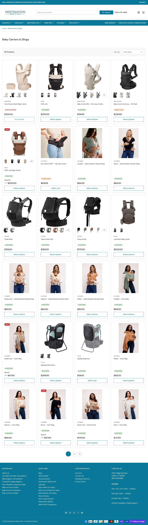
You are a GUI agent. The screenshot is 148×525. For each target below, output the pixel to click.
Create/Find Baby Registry (12, 482)
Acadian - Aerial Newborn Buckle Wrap (91, 164)
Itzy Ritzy (44, 161)
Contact (142, 2)
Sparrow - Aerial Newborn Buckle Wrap (54, 299)
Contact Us (79, 476)
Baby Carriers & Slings (15, 28)
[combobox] (75, 12)
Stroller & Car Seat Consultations (132, 23)
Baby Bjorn (81, 101)
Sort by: (117, 52)
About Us (5, 473)
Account (78, 473)
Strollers (18, 23)
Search (107, 12)
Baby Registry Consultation (12, 479)
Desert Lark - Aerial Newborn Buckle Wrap (19, 299)
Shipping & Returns (82, 479)
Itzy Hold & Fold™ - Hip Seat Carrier (53, 164)
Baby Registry (110, 23)
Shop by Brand (44, 479)
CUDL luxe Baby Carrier (12, 170)
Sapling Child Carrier (48, 365)
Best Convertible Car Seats (49, 490)
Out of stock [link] (19, 119)
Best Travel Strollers (46, 499)
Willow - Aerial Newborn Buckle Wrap (90, 299)
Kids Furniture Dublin (10, 493)
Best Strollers (44, 496)
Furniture (48, 23)
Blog (40, 473)
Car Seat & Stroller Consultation (14, 476)
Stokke (6, 236)
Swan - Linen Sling (120, 425)
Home (4, 28)
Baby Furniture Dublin (10, 487)
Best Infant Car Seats (47, 487)
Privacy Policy (80, 482)
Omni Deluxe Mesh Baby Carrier (15, 104)
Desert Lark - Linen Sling (12, 359)
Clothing (60, 23)
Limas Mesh (8, 239)
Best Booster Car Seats (48, 493)
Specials (42, 484)
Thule (43, 362)
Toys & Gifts (73, 23)
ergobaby (7, 101)
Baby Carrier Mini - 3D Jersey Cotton (90, 104)
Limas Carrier (81, 239)
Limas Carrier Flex (47, 239)
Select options (55, 119)
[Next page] (79, 454)
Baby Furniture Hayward (11, 490)
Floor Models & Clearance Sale (13, 484)
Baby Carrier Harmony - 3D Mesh (125, 104)
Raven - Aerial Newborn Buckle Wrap (127, 164)
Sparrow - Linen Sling (11, 425)
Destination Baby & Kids (15, 521)
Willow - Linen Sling (120, 359)
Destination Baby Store (47, 482)
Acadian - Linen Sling (121, 299)
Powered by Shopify (30, 521)
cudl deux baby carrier (122, 239)
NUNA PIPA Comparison (48, 504)
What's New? (43, 476)
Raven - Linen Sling (47, 425)
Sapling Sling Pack (83, 359)
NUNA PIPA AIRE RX (46, 502)
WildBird (80, 161)
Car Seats (6, 23)
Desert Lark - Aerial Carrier (86, 425)
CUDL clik (44, 104)
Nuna (42, 101)
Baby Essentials (33, 23)
